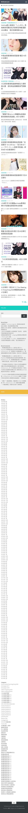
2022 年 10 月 (4, 480)
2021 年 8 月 (4, 506)
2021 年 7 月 (4, 507)
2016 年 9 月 (4, 601)
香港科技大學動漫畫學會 (7, 794)
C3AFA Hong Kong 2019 (6, 691)
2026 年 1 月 (4, 414)
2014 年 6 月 (4, 649)
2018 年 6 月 (4, 567)
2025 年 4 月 (4, 430)
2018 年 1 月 (4, 576)
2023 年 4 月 (4, 470)
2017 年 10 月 (4, 581)
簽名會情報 (4, 743)
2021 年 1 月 (4, 518)
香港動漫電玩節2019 (6, 767)
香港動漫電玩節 (5, 754)
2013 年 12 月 (4, 660)
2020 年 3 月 (4, 533)
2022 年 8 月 (4, 484)
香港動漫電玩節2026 (12, 22)
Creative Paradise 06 (6, 715)
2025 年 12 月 (4, 416)
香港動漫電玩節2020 (6, 768)
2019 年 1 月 (4, 554)
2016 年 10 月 (4, 599)
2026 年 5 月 (4, 407)
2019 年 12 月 (4, 536)
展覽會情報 (4, 734)
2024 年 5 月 (4, 450)
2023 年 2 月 (4, 473)
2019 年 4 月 (4, 549)
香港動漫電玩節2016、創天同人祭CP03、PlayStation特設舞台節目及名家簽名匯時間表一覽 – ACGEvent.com (13, 349)
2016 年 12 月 (4, 595)
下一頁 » (24, 302)
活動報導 (3, 736)
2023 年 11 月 (4, 461)
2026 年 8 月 (4, 401)
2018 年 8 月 (4, 563)
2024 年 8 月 (4, 444)
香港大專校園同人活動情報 (8, 785)
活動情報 (3, 738)
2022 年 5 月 (4, 489)
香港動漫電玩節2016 (6, 761)
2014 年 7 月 (4, 648)
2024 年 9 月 (4, 443)
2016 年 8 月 (4, 603)
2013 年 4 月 (4, 675)
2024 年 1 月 (4, 457)
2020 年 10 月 (4, 524)
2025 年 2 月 (4, 434)
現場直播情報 (4, 740)
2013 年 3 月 (4, 676)
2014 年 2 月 (4, 657)
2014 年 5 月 (4, 651)
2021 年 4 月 (4, 513)
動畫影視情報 (4, 727)
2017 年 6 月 (4, 586)
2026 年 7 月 (4, 403)
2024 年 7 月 (4, 446)
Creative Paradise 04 (6, 711)
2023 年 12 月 (4, 459)
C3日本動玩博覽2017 (6, 702)
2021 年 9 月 (4, 504)
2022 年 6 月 (4, 488)
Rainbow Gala (4, 718)
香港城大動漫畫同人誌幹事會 (8, 781)
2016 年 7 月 (4, 604)
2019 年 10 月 (4, 538)
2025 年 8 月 (4, 423)
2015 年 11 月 (4, 619)
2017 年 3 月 (4, 590)
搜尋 (2, 313)
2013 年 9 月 (4, 666)
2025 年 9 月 (4, 421)
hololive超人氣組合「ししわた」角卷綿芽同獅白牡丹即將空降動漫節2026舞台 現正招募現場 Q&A (13, 27)
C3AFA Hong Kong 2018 (6, 689)
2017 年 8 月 (4, 583)
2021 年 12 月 (4, 498)
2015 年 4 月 (4, 631)
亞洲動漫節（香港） (6, 725)
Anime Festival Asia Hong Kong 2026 (9, 684)
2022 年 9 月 (4, 482)
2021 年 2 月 (4, 516)
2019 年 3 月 (4, 551)
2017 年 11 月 (4, 579)
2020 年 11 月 (4, 522)
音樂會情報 (4, 750)
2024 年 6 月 (4, 448)
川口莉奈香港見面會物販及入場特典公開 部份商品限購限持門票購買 (13, 86)
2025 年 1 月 (4, 435)
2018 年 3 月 (4, 572)
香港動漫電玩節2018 (6, 765)
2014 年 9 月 (4, 644)
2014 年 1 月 (4, 658)
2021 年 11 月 (4, 500)
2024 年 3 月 (4, 453)
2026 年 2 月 (4, 412)
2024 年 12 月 (4, 437)
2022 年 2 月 (4, 495)
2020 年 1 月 (4, 534)
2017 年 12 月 (4, 577)
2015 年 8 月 (4, 624)
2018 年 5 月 (4, 568)
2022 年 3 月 (4, 493)
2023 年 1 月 (4, 475)
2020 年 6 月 (4, 529)
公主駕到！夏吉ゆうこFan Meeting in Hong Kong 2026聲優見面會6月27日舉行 (13, 289)
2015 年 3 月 (4, 633)
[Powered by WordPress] (8, 808)
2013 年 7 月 (4, 669)
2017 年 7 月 (4, 585)
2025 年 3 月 (4, 432)
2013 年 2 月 (4, 678)
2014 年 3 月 (4, 655)
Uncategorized (4, 720)
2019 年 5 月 (4, 547)
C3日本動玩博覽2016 (6, 700)
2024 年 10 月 (4, 441)
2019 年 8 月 (4, 542)
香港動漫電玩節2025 (6, 777)
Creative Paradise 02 (6, 707)
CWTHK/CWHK (4, 716)
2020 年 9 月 (4, 525)
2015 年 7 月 (4, 626)
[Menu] (26, 2)
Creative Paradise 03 (6, 709)
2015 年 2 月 (4, 635)
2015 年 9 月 (4, 622)
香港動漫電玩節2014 (6, 758)
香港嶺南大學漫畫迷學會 (7, 786)
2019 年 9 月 (4, 540)
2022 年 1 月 (4, 497)
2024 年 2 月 (4, 455)
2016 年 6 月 (4, 606)
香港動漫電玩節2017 (6, 763)
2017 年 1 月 (4, 594)
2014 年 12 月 (4, 639)
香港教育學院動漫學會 (6, 788)
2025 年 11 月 (4, 418)
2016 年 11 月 (4, 597)
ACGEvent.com (5, 2)
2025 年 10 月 (4, 419)
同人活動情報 (4, 729)
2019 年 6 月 (4, 545)
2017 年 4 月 (4, 588)
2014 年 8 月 (4, 646)
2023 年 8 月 (4, 464)
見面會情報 (3, 22)
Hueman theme (21, 808)
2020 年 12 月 (4, 520)
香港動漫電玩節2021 (6, 770)
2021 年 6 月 (4, 509)
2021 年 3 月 (4, 515)
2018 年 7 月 (4, 565)
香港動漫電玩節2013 (6, 756)
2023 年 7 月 (4, 466)
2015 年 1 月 (4, 637)
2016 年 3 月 (4, 612)
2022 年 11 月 (4, 479)
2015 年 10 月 (4, 621)
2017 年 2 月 (4, 592)
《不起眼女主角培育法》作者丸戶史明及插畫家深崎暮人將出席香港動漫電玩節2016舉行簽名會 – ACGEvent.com (13, 366)
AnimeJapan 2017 (5, 686)
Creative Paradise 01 (6, 706)
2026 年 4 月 (4, 409)
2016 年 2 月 (4, 613)
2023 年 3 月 (4, 471)
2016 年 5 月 (4, 608)
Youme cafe (4, 723)
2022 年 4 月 (4, 491)
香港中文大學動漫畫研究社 (8, 752)
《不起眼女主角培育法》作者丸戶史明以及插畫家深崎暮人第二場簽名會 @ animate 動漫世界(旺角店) (14, 369)
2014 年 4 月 (4, 653)
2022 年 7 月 (4, 486)
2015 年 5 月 (4, 630)
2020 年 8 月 (4, 527)
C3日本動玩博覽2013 (6, 695)
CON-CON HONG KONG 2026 (8, 704)
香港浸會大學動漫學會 (6, 790)
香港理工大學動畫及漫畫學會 (8, 792)
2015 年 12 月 (4, 617)
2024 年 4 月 (4, 452)
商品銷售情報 (4, 81)
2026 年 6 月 (4, 405)
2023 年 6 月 (4, 468)
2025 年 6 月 (4, 427)
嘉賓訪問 (3, 732)
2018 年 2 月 (4, 574)
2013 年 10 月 (4, 664)
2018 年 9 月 (4, 561)
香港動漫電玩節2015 (6, 759)
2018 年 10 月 (4, 559)
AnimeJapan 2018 (5, 688)
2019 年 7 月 (4, 543)
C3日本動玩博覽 (5, 693)
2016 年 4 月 (4, 610)
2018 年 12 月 (4, 556)
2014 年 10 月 (4, 642)
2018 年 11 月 (4, 558)
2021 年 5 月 (4, 511)
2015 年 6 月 (4, 628)
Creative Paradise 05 (6, 713)
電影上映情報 (4, 747)
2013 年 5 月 (4, 673)
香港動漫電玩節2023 (6, 774)
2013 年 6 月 (4, 671)
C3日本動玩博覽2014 (6, 697)
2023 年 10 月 (4, 462)
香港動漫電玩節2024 (6, 776)
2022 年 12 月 (4, 477)
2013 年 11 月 (4, 662)
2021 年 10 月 (4, 502)
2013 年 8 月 (4, 667)
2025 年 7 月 (4, 425)
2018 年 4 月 (4, 570)
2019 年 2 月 (4, 552)
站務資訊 (3, 741)
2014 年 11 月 (4, 640)
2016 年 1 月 (4, 615)
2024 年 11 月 (4, 439)
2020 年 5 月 (4, 531)
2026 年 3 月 (4, 410)
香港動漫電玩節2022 (6, 772)
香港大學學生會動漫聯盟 (7, 783)
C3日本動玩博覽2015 (6, 698)
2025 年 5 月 (4, 428)
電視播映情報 (4, 749)
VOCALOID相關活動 (6, 722)
